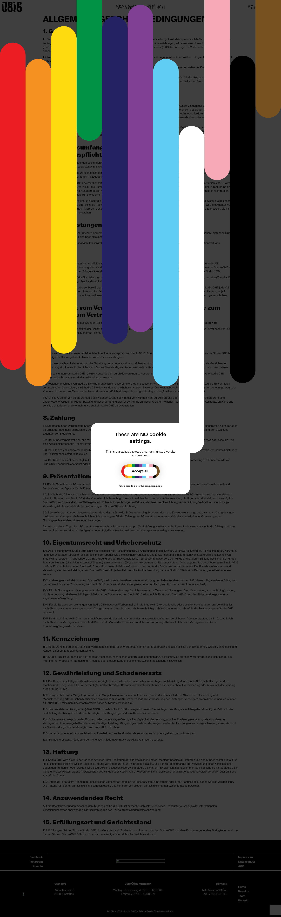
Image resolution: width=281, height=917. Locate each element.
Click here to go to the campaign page (140, 486)
